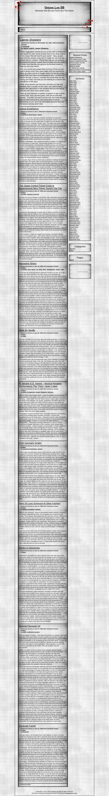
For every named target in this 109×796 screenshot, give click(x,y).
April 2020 (73, 102)
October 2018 (74, 130)
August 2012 (74, 227)
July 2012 (73, 229)
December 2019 (75, 107)
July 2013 (73, 209)
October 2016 (74, 158)
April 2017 (73, 149)
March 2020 (74, 104)
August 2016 (74, 162)
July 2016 (73, 163)
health (24, 632)
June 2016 (73, 165)
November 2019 (75, 109)
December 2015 (75, 172)
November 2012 (75, 223)
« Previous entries (25, 784)
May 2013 (73, 213)
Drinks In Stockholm (29, 548)
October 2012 (74, 225)
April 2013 (73, 215)
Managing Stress (28, 263)
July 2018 (73, 135)
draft (40, 269)
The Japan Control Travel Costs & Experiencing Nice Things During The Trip (40, 187)
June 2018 (73, 137)
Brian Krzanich (40, 411)
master (58, 269)
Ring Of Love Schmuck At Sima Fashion (39, 503)
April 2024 (73, 88)
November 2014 (75, 186)
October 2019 (74, 111)
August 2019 (74, 112)
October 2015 (74, 176)
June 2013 (73, 211)
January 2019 (74, 125)
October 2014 (74, 188)
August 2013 (74, 207)
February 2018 (74, 144)
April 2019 (73, 119)
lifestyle (37, 509)
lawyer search (29, 48)
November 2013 (75, 204)
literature (50, 392)
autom (33, 269)
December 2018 (75, 126)
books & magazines (29, 392)
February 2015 (74, 185)
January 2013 (74, 220)
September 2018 (75, 132)
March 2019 (74, 121)
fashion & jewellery (29, 509)
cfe (37, 269)
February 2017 (74, 153)
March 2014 (74, 197)
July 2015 (73, 179)
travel (24, 194)
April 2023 (73, 95)
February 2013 (74, 218)
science (40, 449)
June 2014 (73, 192)
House (40, 115)
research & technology (30, 449)
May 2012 (73, 232)
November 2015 (75, 174)
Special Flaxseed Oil (29, 626)
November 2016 (75, 156)
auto (29, 269)
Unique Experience (29, 109)
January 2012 (74, 237)
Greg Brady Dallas (25, 421)
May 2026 (73, 84)
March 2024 (74, 89)
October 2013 (74, 206)
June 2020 (73, 98)
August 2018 (74, 134)
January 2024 (74, 93)
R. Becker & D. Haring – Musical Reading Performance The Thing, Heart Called (40, 385)
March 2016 (74, 169)
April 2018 (73, 141)
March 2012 (74, 234)
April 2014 (73, 195)
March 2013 (74, 216)
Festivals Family (27, 726)
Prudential (38, 589)
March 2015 (74, 183)
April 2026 (73, 86)
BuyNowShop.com (71, 793)
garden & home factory (30, 115)
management (51, 269)
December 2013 (75, 202)
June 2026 (73, 82)
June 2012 (73, 230)
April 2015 (73, 181)
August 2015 (74, 178)
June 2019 (73, 116)
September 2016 (75, 160)
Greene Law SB (54, 7)
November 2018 (75, 128)
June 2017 (73, 146)
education (26, 732)
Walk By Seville (27, 330)
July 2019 (73, 114)
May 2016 (73, 167)
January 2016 (74, 170)
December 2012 (75, 222)
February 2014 (74, 199)
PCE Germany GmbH (30, 443)
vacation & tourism (33, 194)
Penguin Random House (35, 228)
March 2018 (74, 142)
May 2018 (73, 139)
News (24, 113)
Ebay (29, 223)
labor (44, 269)
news (62, 269)
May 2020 (73, 100)
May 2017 (73, 148)
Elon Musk (42, 206)
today (24, 336)
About (23, 30)
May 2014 (73, 193)
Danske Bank (40, 148)
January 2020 (74, 105)
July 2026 (73, 81)
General (26, 46)
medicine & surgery (33, 632)
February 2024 (74, 91)
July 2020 (73, 97)
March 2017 (74, 151)
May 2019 (73, 118)
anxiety (25, 269)
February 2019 (74, 123)
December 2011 (75, 239)
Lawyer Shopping (30, 39)
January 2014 (74, 200)
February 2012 (74, 236)
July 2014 (73, 190)
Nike (62, 518)
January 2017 (74, 155)
